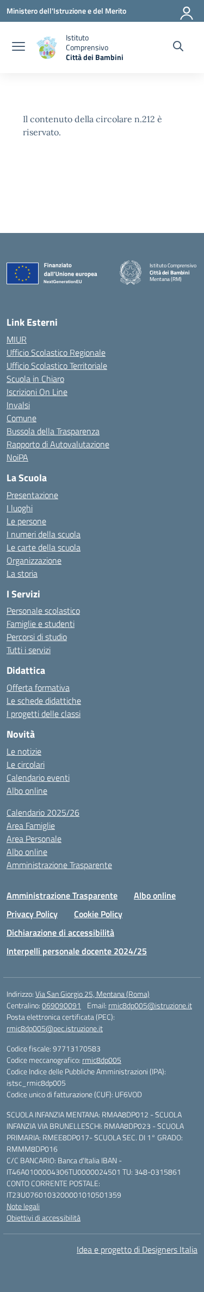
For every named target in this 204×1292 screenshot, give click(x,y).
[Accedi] (187, 11)
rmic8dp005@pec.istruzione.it (55, 1028)
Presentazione (32, 494)
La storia (22, 573)
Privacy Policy (32, 913)
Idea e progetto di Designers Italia (137, 1249)
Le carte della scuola (44, 547)
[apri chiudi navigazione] (18, 47)
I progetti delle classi (44, 713)
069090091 (61, 1005)
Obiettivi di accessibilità (44, 1217)
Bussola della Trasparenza (53, 431)
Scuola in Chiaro (35, 378)
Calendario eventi (38, 777)
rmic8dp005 (101, 1060)
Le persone (26, 521)
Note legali (23, 1206)
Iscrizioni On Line (37, 391)
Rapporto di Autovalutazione (58, 444)
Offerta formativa (38, 687)
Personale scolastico (43, 610)
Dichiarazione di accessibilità (60, 932)
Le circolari (26, 764)
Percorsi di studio (37, 636)
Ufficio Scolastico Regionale (56, 352)
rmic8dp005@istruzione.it (150, 1005)
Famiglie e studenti (41, 623)
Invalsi (18, 404)
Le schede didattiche (44, 700)
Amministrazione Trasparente (59, 864)
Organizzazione (34, 560)
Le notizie (24, 751)
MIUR (17, 339)
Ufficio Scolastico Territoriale (57, 365)
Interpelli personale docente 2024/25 (77, 951)
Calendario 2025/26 (43, 812)
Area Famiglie (31, 825)
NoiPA (17, 457)
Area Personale (34, 838)
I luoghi (20, 508)
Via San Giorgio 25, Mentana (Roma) (92, 994)
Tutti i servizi (29, 649)
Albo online (27, 790)
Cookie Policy (98, 913)
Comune (21, 417)
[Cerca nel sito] (178, 47)
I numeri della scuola (44, 534)
